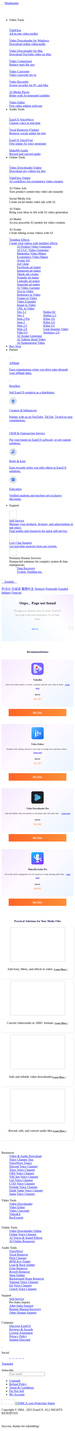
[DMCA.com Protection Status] (35, 1403)
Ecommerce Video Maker (32, 257)
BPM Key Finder (19, 1261)
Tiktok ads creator (28, 274)
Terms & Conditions (21, 1387)
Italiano (6, 592)
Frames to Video (27, 298)
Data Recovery (26, 568)
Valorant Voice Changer (23, 1282)
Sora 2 (21, 322)
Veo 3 (20, 315)
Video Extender (26, 301)
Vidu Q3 (22, 332)
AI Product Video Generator (34, 246)
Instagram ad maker (29, 270)
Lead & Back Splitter (22, 1265)
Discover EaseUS (20, 1326)
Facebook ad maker (29, 267)
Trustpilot (7, 1363)
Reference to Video (28, 294)
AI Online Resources (22, 1241)
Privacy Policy (18, 1336)
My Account (16, 1394)
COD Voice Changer (22, 1183)
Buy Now (15, 346)
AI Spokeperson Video (31, 342)
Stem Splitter (17, 1275)
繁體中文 (28, 588)
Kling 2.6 (49, 322)
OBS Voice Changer (21, 1173)
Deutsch (40, 588)
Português (51, 588)
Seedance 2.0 (51, 332)
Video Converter (19, 1210)
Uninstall (14, 1380)
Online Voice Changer (22, 1234)
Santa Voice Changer (22, 1194)
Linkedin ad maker (28, 281)
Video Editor (17, 1207)
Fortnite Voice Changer (23, 1187)
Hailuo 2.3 (49, 315)
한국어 (6, 588)
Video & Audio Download (25, 1156)
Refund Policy (18, 1384)
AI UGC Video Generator (33, 250)
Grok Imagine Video (55, 329)
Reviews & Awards (21, 1329)
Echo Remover (18, 1268)
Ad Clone (23, 263)
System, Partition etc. (29, 571)
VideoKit (14, 1214)
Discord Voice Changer (23, 1166)
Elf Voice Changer (20, 1285)
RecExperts (16, 1217)
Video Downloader (20, 1203)
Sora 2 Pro (23, 318)
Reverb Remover (19, 1271)
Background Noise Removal (26, 1278)
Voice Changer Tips (21, 1159)
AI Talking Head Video (31, 339)
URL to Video (25, 308)
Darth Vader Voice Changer (26, 1190)
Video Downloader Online (25, 1231)
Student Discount (19, 1339)
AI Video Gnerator (28, 287)
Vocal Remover (18, 1254)
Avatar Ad (23, 260)
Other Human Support (22, 1312)
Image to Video (26, 305)
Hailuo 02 (49, 312)
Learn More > (61, 969)
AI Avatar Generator (29, 336)
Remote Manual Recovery (25, 1309)
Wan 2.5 (22, 325)
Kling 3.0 (49, 318)
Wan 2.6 (22, 329)
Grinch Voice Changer (23, 1289)
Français (16, 592)
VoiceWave (16, 1251)
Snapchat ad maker (28, 284)
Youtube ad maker (28, 277)
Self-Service (16, 1298)
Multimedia (11, 3)
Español (63, 588)
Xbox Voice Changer (22, 1169)
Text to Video (25, 291)
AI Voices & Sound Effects (25, 1237)
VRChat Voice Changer (23, 1176)
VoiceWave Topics (20, 1163)
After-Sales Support (21, 1305)
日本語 (16, 588)
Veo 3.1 (21, 312)
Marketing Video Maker (31, 253)
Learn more (37, 752)
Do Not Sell (16, 1391)
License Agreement (21, 1332)
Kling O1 (49, 325)
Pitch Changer (18, 1258)
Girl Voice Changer (21, 1180)
